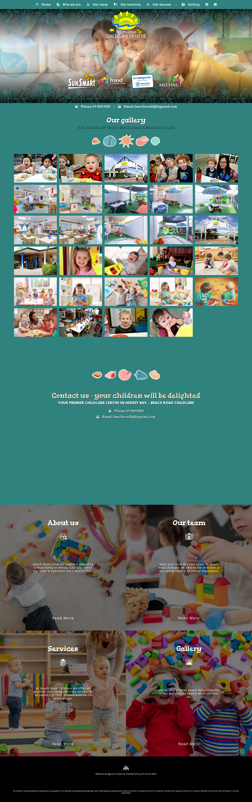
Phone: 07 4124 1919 (94, 106)
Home (45, 4)
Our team (99, 4)
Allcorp (145, 773)
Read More (63, 618)
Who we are (70, 4)
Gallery (192, 4)
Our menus (162, 4)
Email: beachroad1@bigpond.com (149, 106)
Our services (129, 4)
